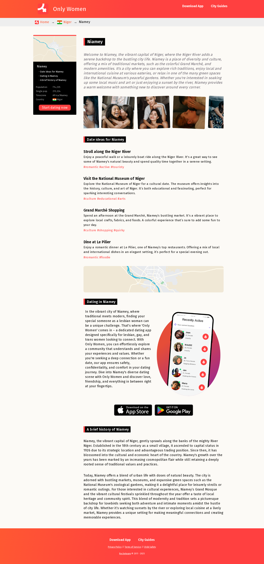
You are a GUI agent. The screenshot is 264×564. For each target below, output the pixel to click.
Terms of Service (133, 547)
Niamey (42, 66)
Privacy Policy (114, 547)
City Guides (219, 6)
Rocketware (125, 553)
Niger (66, 22)
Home (44, 22)
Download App (192, 6)
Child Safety (150, 547)
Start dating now (55, 108)
